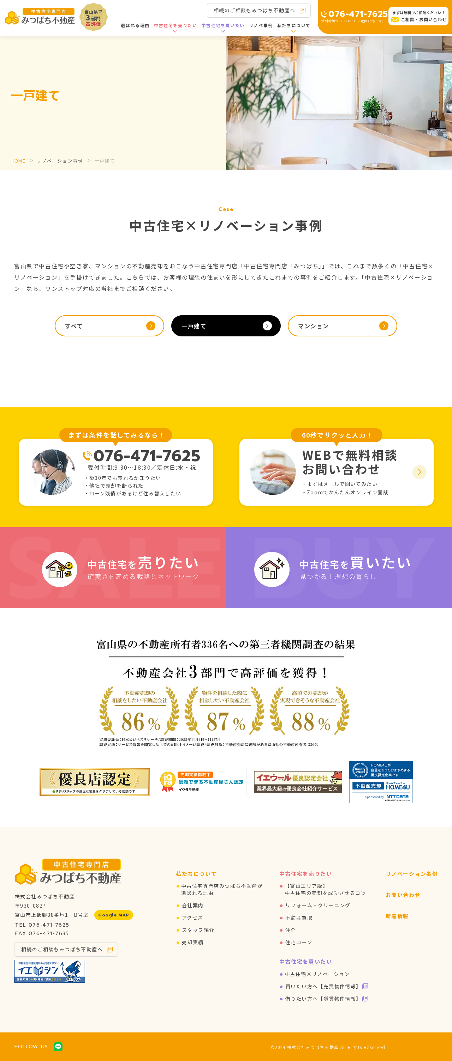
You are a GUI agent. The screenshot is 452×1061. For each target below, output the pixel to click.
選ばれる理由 (135, 25)
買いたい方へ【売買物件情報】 (323, 986)
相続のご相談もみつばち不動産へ (254, 10)
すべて (74, 326)
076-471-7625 (358, 14)
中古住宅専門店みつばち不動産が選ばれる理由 (222, 889)
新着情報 (397, 916)
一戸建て (194, 326)
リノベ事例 (261, 25)
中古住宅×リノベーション (317, 973)
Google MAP (113, 915)
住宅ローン (298, 942)
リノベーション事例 (60, 160)
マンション (313, 326)
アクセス (192, 917)
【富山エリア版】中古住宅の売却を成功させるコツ (325, 889)
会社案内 (193, 905)
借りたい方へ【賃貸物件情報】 (323, 998)
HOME (18, 160)
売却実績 (193, 942)
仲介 (290, 929)
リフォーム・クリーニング (318, 905)
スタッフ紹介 (198, 929)
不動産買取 (299, 917)
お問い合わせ (403, 894)
